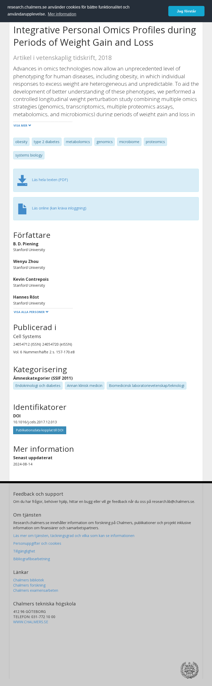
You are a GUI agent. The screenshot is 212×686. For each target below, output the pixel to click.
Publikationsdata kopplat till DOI (39, 430)
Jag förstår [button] (186, 11)
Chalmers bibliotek (28, 580)
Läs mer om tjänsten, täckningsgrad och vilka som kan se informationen (73, 535)
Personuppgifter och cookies (37, 543)
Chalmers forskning (29, 585)
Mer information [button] (62, 14)
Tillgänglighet (24, 551)
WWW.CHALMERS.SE (30, 621)
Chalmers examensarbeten (35, 590)
